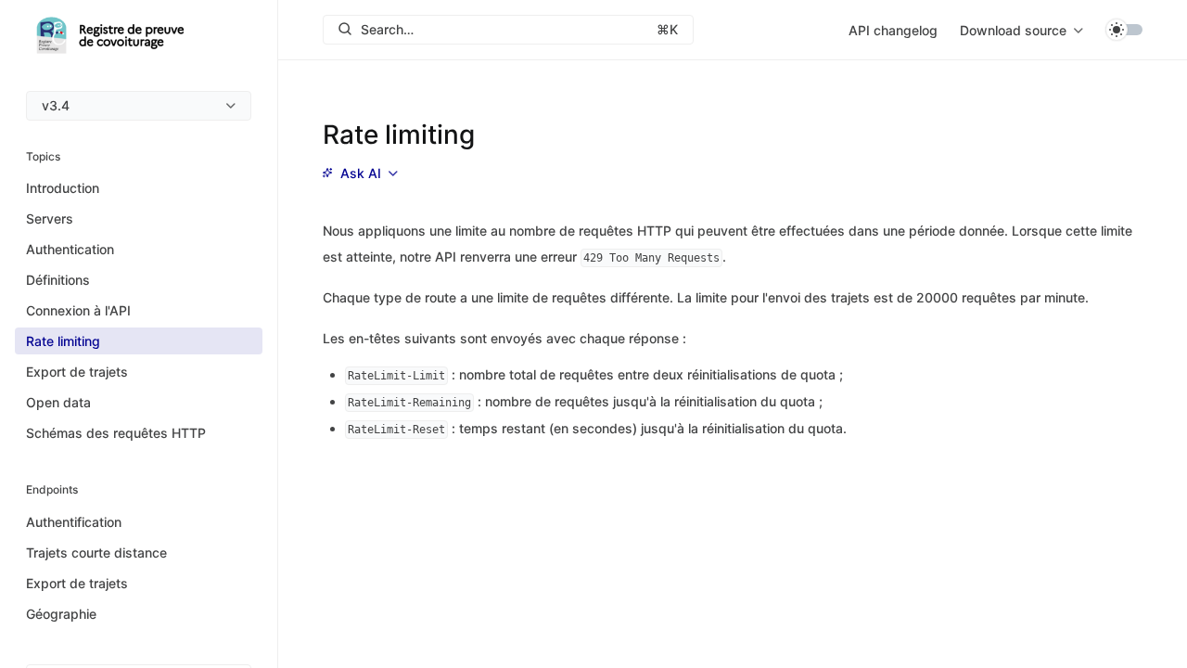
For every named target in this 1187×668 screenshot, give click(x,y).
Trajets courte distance (96, 552)
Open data (58, 402)
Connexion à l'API (78, 310)
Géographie (61, 614)
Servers (49, 218)
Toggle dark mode (1123, 29)
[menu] (138, 106)
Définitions (58, 280)
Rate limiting (63, 341)
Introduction (62, 188)
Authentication (70, 249)
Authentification (73, 522)
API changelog (893, 30)
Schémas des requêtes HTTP (116, 433)
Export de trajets (77, 371)
